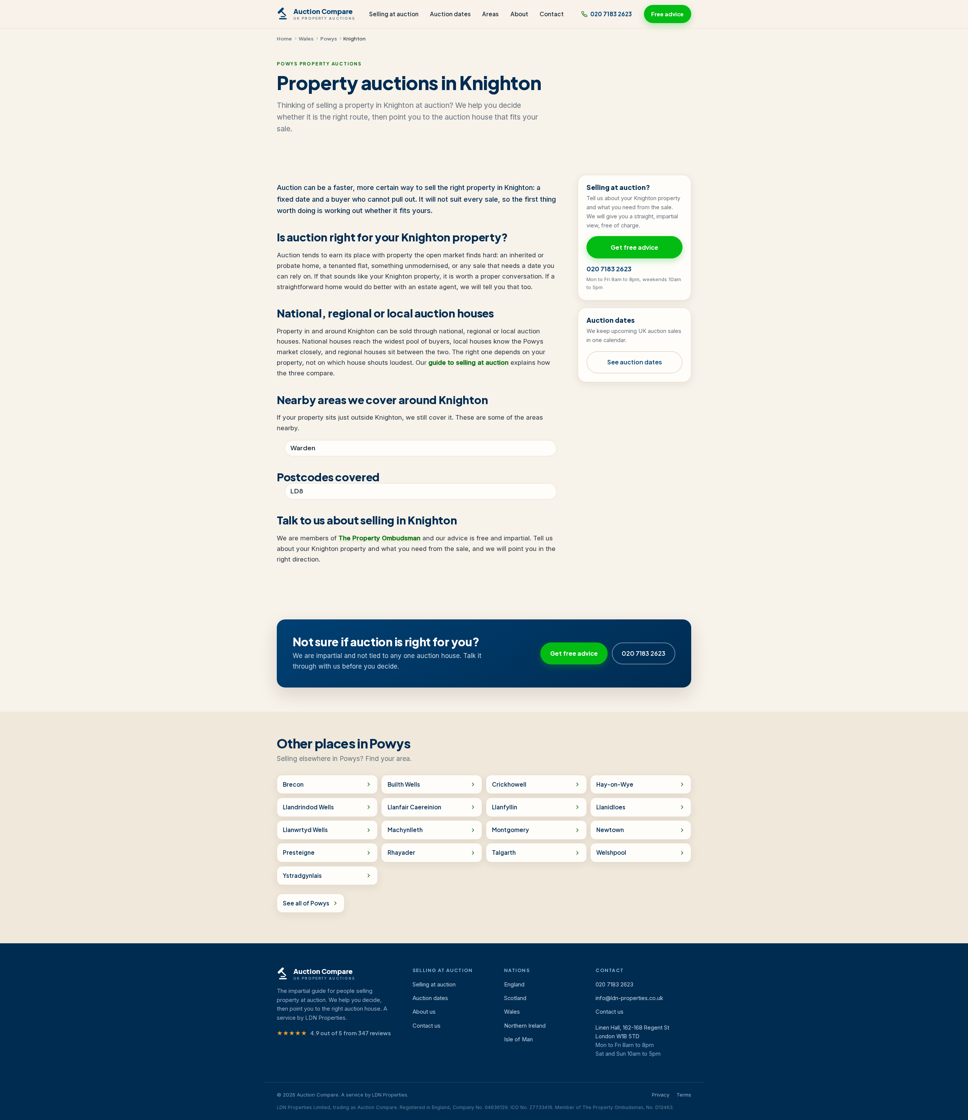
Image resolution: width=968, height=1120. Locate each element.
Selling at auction (394, 13)
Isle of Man (518, 1039)
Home (284, 38)
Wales (306, 38)
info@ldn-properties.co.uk (629, 998)
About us (424, 1011)
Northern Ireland (525, 1025)
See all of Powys (306, 903)
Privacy (660, 1095)
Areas (490, 13)
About (519, 13)
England (514, 984)
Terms (683, 1095)
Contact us (427, 1025)
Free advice (667, 14)
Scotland (515, 998)
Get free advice (634, 247)
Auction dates (450, 13)
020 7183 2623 (611, 13)
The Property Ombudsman (379, 538)
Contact (552, 13)
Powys (328, 38)
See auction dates (634, 362)
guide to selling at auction (468, 362)
